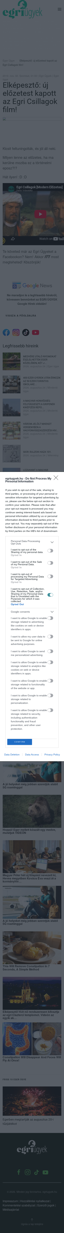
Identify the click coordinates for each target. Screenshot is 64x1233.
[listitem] (32, 542)
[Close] (57, 478)
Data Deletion (12, 754)
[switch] (50, 550)
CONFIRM (19, 742)
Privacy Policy (52, 754)
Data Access (32, 754)
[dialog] (32, 616)
